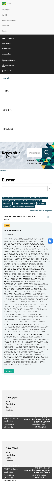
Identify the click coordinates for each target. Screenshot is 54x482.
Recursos (8, 129)
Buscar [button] (3, 170)
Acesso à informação (9, 20)
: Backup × (6, 206)
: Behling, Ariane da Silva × (11, 201)
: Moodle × (23, 198)
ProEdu (6, 77)
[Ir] (47, 152)
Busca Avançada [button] (34, 163)
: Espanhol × (41, 204)
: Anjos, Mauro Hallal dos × (38, 198)
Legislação (5, 26)
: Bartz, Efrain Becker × (10, 198)
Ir (49, 188)
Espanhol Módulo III (12, 230)
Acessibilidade (10, 60)
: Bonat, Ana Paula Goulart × (31, 201)
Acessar (9, 371)
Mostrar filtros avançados (41, 210)
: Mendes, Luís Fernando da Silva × (23, 206)
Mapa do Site (9, 65)
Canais (4, 31)
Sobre (6, 110)
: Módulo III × (7, 204)
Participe (5, 15)
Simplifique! (6, 10)
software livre (10, 480)
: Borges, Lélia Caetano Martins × (24, 204)
